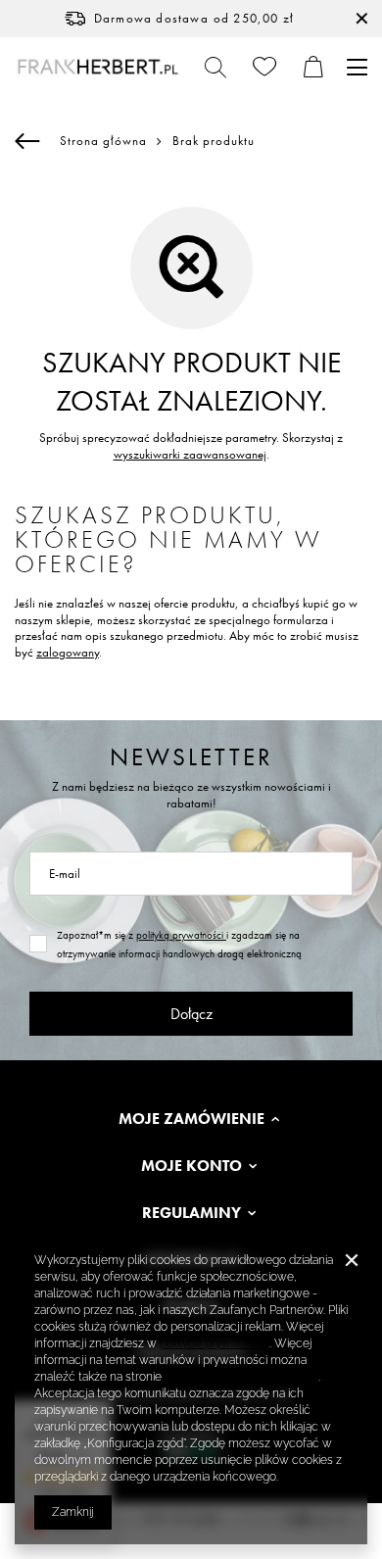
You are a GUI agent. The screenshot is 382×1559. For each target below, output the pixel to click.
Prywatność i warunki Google (241, 1377)
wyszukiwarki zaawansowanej (190, 454)
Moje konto (191, 1166)
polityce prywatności (214, 1343)
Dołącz (191, 1013)
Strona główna (103, 140)
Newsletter (191, 757)
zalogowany (67, 652)
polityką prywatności (181, 935)
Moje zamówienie (191, 1119)
